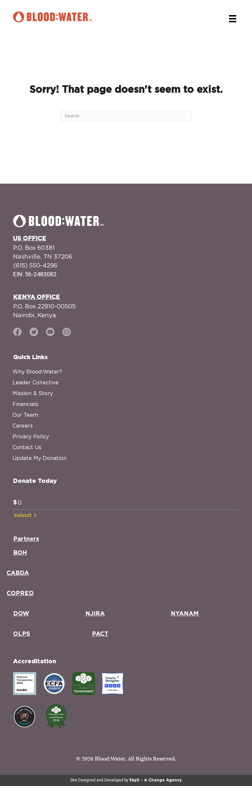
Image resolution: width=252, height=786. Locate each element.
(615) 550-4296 (35, 265)
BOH (20, 553)
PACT (100, 634)
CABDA (18, 573)
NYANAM (185, 614)
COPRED (20, 593)
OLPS (21, 634)
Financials (25, 404)
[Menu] (232, 18)
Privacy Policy (30, 436)
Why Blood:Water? (37, 372)
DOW (21, 614)
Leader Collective (35, 382)
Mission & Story (32, 393)
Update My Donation (39, 458)
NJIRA (95, 614)
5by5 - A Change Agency (155, 780)
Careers (22, 426)
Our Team (25, 415)
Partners (26, 539)
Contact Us (26, 447)
